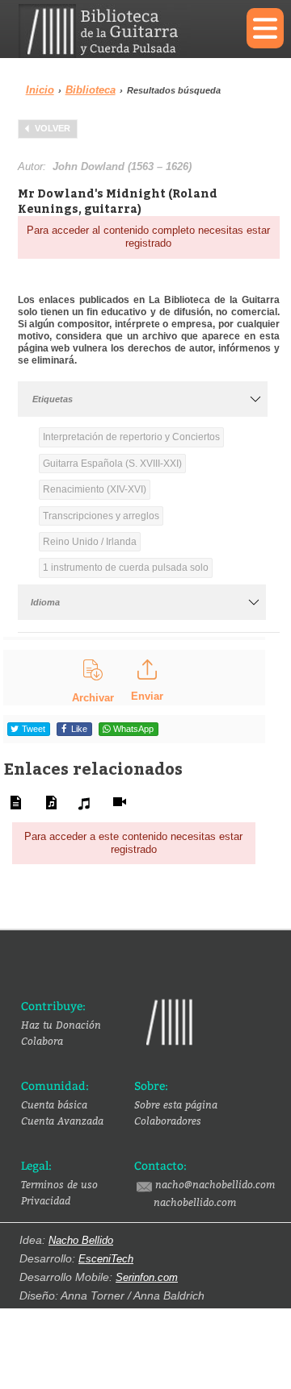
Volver (52, 128)
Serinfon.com (147, 1277)
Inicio (40, 90)
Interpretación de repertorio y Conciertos (131, 437)
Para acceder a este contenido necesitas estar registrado (133, 842)
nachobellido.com (195, 1202)
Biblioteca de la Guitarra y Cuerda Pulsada (114, 31)
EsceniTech (105, 1259)
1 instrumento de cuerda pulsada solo (126, 567)
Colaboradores (167, 1120)
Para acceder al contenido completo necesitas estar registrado (148, 236)
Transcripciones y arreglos (101, 516)
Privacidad (45, 1200)
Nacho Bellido (80, 1240)
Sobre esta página (175, 1104)
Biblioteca (90, 90)
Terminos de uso (59, 1184)
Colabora (42, 1040)
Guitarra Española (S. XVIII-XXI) (112, 463)
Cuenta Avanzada (62, 1120)
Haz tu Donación (61, 1024)
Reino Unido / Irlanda (90, 541)
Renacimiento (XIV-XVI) (94, 489)
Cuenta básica (54, 1104)
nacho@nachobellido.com (215, 1184)
